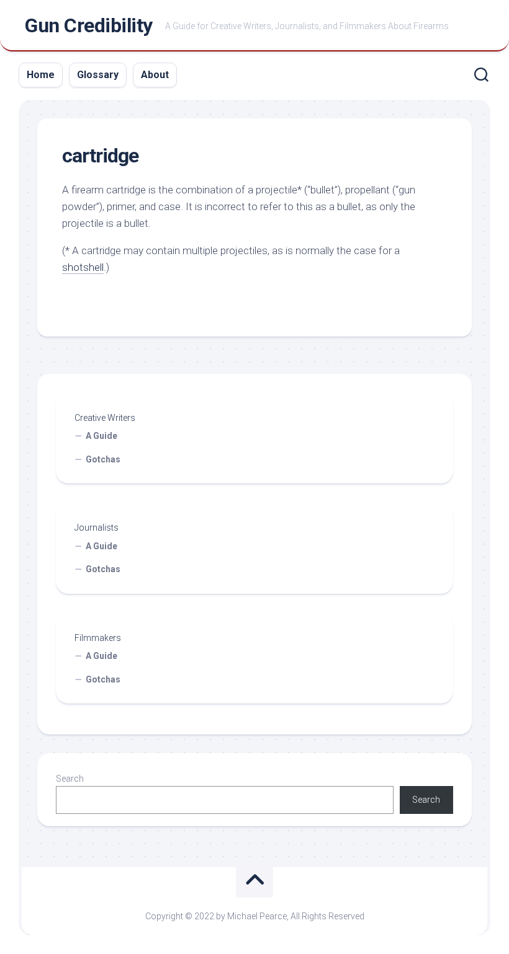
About (155, 75)
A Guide (101, 436)
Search (70, 779)
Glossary (98, 75)
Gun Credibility (89, 25)
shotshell (83, 267)
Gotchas (103, 459)
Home (41, 75)
